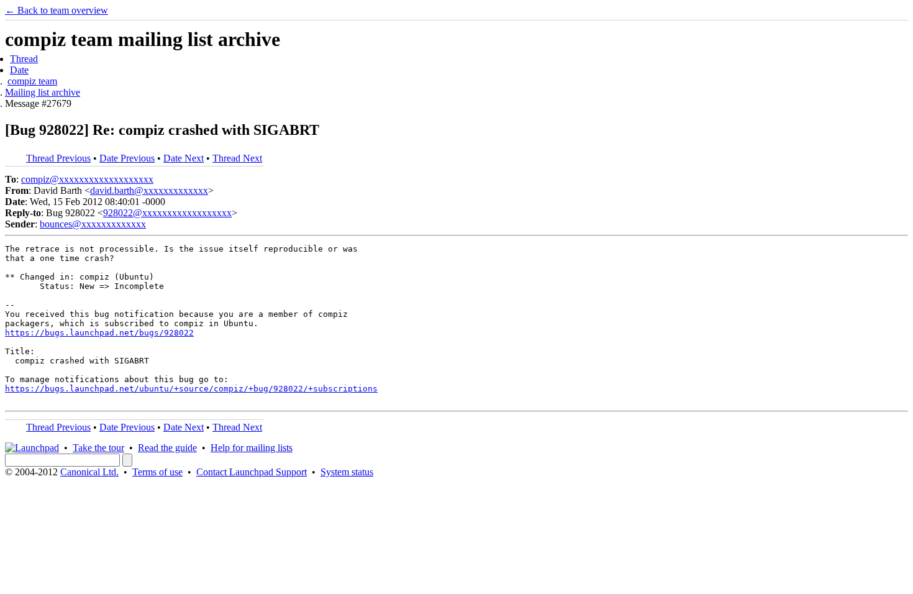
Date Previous (127, 158)
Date (19, 70)
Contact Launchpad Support (251, 472)
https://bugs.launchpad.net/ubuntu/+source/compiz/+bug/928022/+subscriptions (191, 388)
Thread (24, 58)
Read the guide (167, 447)
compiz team (32, 81)
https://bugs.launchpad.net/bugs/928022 (99, 332)
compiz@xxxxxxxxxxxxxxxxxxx (87, 179)
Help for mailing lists (252, 447)
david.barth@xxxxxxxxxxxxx (149, 190)
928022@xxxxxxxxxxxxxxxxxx (167, 213)
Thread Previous (58, 158)
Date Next (183, 158)
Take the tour (98, 447)
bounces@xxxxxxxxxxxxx (93, 224)
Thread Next (237, 158)
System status (346, 472)
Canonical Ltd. (89, 472)
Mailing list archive (42, 92)
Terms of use (157, 472)
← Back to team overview (56, 10)
